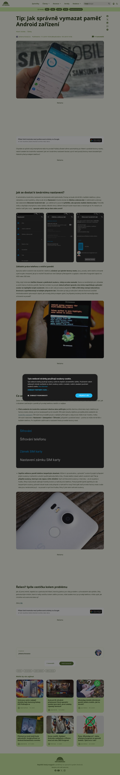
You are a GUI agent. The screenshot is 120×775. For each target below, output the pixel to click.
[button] (60, 390)
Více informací (43, 386)
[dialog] (60, 387)
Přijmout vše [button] (84, 395)
